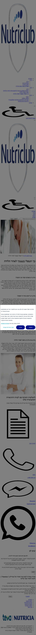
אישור (30, 327)
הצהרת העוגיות (5, 323)
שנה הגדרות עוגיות (8, 327)
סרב (20, 327)
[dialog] (18, 317)
